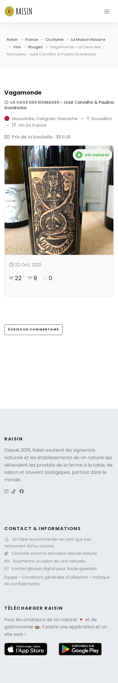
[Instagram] (6, 491)
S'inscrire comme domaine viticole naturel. (55, 553)
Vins (17, 47)
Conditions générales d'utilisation (55, 577)
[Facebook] (21, 491)
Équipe (11, 577)
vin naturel (65, 619)
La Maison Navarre (88, 39)
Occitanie (55, 39)
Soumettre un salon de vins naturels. (49, 561)
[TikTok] (14, 491)
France (31, 39)
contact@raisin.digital (33, 569)
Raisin (12, 39)
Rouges (35, 47)
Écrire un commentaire (33, 329)
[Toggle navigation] (106, 11)
